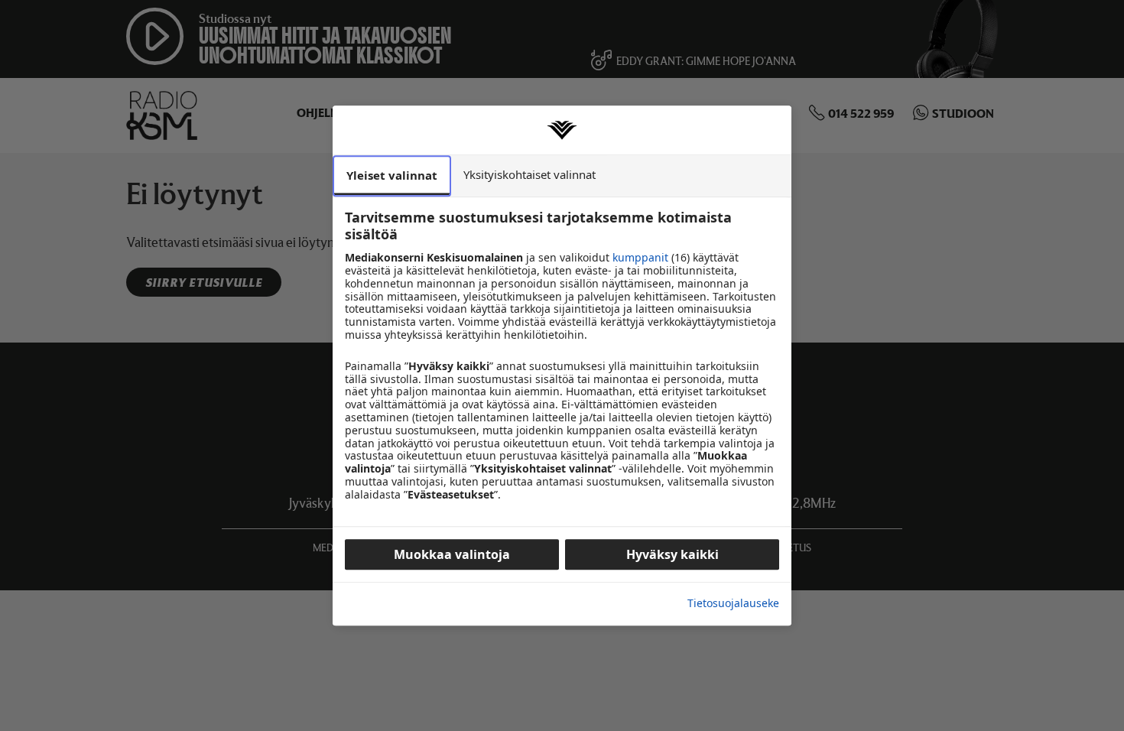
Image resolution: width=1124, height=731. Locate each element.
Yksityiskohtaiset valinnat (529, 174)
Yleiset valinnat (391, 175)
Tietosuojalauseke (733, 603)
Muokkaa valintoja (452, 554)
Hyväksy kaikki (672, 554)
